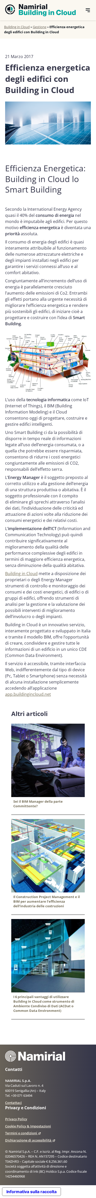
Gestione (39, 27)
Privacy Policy (16, 1119)
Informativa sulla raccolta (31, 1191)
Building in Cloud (17, 27)
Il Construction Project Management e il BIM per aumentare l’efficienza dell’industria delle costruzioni (46, 901)
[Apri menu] (88, 10)
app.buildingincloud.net (28, 694)
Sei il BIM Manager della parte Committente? (38, 803)
